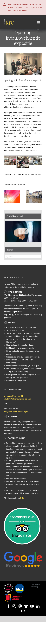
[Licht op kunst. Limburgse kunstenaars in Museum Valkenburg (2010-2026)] (12, 191)
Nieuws (27, 174)
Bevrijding (38, 174)
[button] (5, 196)
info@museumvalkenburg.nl (16, 411)
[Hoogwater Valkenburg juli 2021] (34, 191)
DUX (22, 498)
